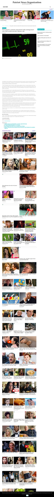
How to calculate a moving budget (43, 35)
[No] (52, 494)
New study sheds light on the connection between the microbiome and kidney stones (44, 45)
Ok (27, 495)
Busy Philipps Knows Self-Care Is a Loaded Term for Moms (14, 126)
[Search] (50, 7)
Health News (5, 6)
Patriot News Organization (27, 2)
